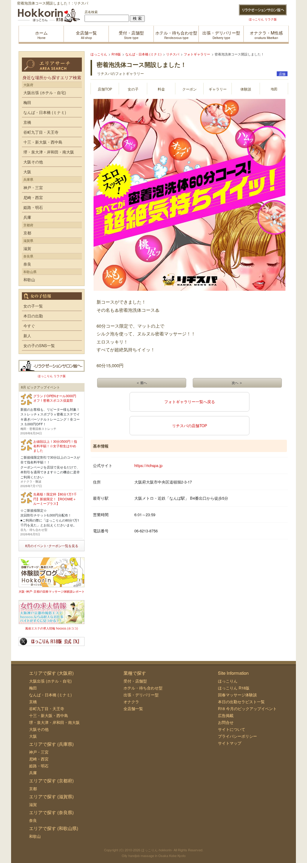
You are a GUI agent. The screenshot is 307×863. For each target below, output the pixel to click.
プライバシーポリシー (237, 736)
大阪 (27, 171)
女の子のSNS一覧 (39, 345)
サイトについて (231, 729)
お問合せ (226, 722)
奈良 (27, 264)
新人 (27, 335)
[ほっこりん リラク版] (263, 9)
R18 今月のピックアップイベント (247, 708)
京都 (27, 233)
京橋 (27, 122)
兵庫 (27, 217)
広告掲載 (226, 715)
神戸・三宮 (33, 187)
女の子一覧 (33, 306)
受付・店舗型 (135, 681)
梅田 (27, 102)
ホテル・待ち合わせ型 (143, 688)
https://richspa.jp (148, 465)
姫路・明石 (33, 207)
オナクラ (131, 701)
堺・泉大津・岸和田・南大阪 (48, 152)
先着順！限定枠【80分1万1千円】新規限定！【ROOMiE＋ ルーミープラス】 (55, 499)
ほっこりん (227, 681)
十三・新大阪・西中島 (42, 142)
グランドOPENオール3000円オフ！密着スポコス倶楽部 (54, 398)
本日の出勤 (33, 316)
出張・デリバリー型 (141, 695)
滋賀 (27, 248)
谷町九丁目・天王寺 (40, 132)
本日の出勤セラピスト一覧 (241, 701)
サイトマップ (229, 743)
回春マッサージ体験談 (237, 695)
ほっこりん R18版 (233, 688)
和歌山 (29, 279)
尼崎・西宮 (33, 197)
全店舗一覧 (133, 708)
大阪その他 (33, 162)
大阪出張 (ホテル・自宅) (44, 92)
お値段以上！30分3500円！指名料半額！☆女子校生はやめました (55, 446)
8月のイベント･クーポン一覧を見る (51, 545)
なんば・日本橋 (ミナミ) (44, 112)
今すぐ (29, 326)
